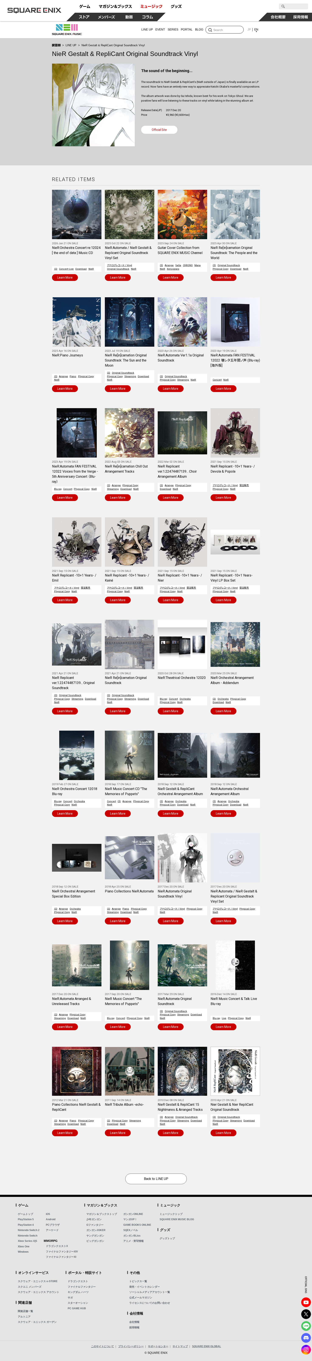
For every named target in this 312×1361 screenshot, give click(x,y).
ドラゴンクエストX (57, 1246)
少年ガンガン (94, 1219)
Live (224, 1018)
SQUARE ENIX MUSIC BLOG (177, 1219)
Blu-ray (58, 489)
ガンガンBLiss (132, 1235)
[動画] (129, 17)
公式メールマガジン (140, 1297)
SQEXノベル (130, 1230)
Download (81, 269)
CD (55, 269)
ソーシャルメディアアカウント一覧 (149, 1292)
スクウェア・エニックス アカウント (38, 1292)
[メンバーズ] (107, 17)
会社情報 (134, 1322)
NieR (91, 269)
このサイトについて (102, 1346)
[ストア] (84, 17)
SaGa (178, 265)
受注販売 (244, 485)
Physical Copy (220, 269)
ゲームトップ (25, 1214)
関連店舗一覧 (25, 1311)
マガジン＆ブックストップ (101, 1214)
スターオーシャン (78, 1302)
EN (256, 29)
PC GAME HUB (77, 1308)
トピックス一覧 (138, 1281)
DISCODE (306, 1338)
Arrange (169, 265)
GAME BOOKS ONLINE (137, 1224)
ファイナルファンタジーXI (61, 1256)
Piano (73, 376)
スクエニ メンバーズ (29, 1286)
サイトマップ (180, 1346)
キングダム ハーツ (78, 1292)
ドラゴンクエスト (78, 1281)
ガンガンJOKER (95, 1230)
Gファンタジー (95, 1224)
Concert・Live (66, 269)
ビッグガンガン (95, 1241)
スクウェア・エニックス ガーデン (37, 1322)
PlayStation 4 (26, 1224)
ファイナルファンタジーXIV (62, 1251)
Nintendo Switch (27, 1235)
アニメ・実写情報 (133, 1241)
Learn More (65, 277)
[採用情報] (301, 17)
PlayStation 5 (26, 1219)
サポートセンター (158, 1346)
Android (50, 1219)
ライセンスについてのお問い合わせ (149, 1302)
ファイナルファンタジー (82, 1286)
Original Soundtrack (118, 269)
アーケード (52, 1230)
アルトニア (24, 1316)
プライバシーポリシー (131, 1346)
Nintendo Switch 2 (28, 1230)
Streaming (130, 376)
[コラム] (147, 17)
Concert (217, 379)
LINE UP (71, 45)
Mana (197, 265)
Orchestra (185, 699)
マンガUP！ (130, 1219)
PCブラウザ (53, 1224)
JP (249, 29)
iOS (48, 1214)
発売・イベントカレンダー (144, 1286)
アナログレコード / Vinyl (119, 265)
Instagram (306, 1350)
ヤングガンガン (95, 1235)
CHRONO (188, 265)
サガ (70, 1297)
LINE (306, 1326)
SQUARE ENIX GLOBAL (206, 1346)
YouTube (306, 1302)
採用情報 (134, 1327)
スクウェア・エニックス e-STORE (38, 1281)
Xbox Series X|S (27, 1241)
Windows (23, 1251)
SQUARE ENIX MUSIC (67, 29)
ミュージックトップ (171, 1214)
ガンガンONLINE (133, 1214)
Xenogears (173, 269)
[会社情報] (278, 17)
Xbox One (24, 1246)
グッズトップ (167, 1238)
